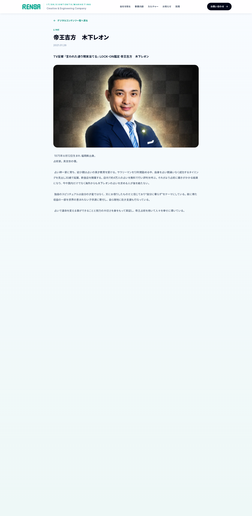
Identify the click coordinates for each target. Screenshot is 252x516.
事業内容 (139, 6)
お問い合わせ (217, 6)
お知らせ (167, 6)
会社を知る (125, 6)
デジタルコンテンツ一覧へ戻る (72, 20)
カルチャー (153, 6)
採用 (177, 6)
